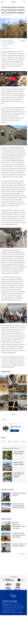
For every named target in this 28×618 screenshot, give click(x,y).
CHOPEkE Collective (12, 53)
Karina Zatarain (15, 426)
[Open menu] (2, 2)
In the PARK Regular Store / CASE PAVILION (19, 475)
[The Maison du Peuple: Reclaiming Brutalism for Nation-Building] (6, 537)
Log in (24, 1)
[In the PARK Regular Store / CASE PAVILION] (7, 477)
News (3, 441)
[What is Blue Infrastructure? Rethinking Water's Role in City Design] (6, 526)
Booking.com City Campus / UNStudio (19, 463)
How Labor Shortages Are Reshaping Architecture (19, 545)
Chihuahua (16, 441)
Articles (9, 441)
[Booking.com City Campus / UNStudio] (7, 466)
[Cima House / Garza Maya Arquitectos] (6, 497)
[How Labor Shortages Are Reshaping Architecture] (6, 547)
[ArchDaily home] (13, 2)
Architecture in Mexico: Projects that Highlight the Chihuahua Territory (18, 506)
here (6, 46)
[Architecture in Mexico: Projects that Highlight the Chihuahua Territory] (6, 507)
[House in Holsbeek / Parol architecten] (7, 455)
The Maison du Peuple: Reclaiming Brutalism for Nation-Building (18, 535)
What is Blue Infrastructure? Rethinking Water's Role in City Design (18, 525)
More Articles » (22, 553)
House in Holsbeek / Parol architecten (19, 452)
